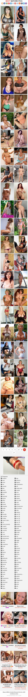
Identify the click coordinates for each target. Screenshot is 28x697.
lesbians (18, 480)
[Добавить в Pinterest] (15, 3)
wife (17, 586)
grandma (4, 562)
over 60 (18, 520)
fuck (3, 554)
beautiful (4, 492)
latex (3, 586)
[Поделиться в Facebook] (4, 3)
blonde (4, 504)
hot (3, 576)
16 (24, 449)
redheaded (19, 538)
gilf (3, 556)
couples (4, 526)
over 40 (18, 516)
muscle (18, 494)
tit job (17, 570)
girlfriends (4, 558)
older (17, 510)
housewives (5, 578)
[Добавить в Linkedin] (11, 3)
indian (3, 580)
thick (17, 566)
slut (17, 556)
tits (17, 572)
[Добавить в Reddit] (17, 3)
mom (17, 492)
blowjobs (4, 506)
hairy (3, 566)
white (17, 584)
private (18, 532)
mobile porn (19, 488)
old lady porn (19, 506)
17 (14, 452)
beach (3, 490)
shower (18, 550)
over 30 (18, 514)
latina (3, 588)
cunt (3, 532)
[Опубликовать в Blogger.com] (2, 3)
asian (3, 482)
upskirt (17, 576)
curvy (3, 534)
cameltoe (4, 516)
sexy (17, 546)
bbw (3, 488)
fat (3, 548)
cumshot (4, 530)
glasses (4, 560)
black (3, 502)
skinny (17, 554)
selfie (17, 542)
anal (3, 480)
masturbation (19, 484)
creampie (4, 528)
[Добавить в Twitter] (24, 3)
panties (18, 524)
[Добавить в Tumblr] (22, 3)
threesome (18, 568)
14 (18, 449)
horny (3, 574)
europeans (5, 544)
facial (3, 546)
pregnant (18, 530)
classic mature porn (7, 520)
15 (21, 449)
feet (3, 550)
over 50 (18, 518)
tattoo (17, 564)
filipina (4, 552)
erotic (3, 542)
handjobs (4, 570)
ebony (3, 540)
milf (17, 486)
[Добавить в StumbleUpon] (19, 3)
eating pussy (5, 538)
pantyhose (18, 526)
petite (17, 528)
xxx (17, 588)
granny (4, 564)
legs (17, 478)
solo (17, 560)
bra (3, 512)
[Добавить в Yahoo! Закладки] (26, 3)
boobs (3, 508)
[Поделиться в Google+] (9, 3)
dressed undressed (7, 536)
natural (18, 496)
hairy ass (4, 568)
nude (17, 502)
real (17, 536)
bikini (3, 500)
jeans (3, 584)
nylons (17, 504)
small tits (18, 558)
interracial (4, 582)
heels (3, 572)
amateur (4, 478)
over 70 (18, 522)
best (3, 494)
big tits (4, 498)
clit (3, 522)
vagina (18, 578)
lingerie (18, 482)
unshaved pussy (20, 574)
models (18, 490)
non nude (18, 500)
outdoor (18, 512)
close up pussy (6, 524)
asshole (4, 486)
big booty (4, 496)
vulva (17, 582)
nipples (18, 498)
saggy (17, 540)
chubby (4, 518)
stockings (18, 562)
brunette (4, 514)
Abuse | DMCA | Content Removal (10, 692)
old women (19, 508)
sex (17, 544)
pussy (17, 534)
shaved (18, 548)
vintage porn (19, 580)
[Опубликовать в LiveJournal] (13, 3)
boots (3, 510)
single (17, 552)
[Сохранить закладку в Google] (6, 3)
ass (3, 484)
